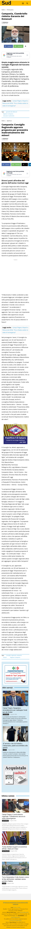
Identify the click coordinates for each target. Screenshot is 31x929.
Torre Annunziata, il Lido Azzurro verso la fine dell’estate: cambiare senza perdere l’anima (15, 879)
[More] (25, 46)
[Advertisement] (15, 276)
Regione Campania (8, 114)
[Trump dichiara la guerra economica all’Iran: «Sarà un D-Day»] (15, 838)
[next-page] (6, 761)
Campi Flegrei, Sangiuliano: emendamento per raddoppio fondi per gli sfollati (15, 710)
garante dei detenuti (11, 112)
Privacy (15, 907)
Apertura (9, 121)
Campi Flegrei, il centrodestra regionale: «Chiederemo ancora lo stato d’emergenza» (13, 816)
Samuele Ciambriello (8, 116)
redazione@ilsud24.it (15, 917)
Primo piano (10, 10)
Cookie (18, 907)
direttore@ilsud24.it (24, 912)
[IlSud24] (13, 3)
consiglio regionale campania (14, 655)
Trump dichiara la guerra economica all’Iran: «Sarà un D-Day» (14, 848)
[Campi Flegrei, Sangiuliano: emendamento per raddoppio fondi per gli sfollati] (15, 698)
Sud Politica (6, 714)
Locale (4, 750)
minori (5, 657)
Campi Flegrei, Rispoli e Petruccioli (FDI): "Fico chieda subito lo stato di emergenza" (15, 103)
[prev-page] (3, 761)
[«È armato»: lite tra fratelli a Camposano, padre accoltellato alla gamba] (15, 733)
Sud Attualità (5, 851)
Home (3, 10)
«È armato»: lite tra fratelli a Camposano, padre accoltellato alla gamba (15, 746)
